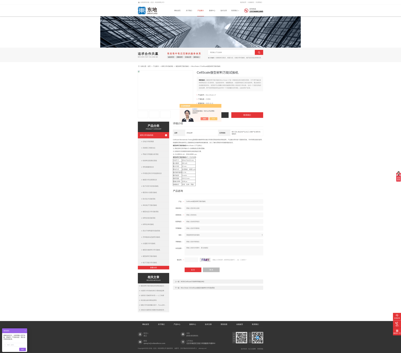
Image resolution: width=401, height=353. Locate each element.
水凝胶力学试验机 (149, 243)
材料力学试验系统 (167, 66)
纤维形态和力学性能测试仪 (152, 173)
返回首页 (243, 2)
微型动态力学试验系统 (151, 211)
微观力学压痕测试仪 (150, 180)
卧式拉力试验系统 (149, 199)
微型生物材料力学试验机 (151, 250)
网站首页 (177, 10)
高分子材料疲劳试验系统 (151, 231)
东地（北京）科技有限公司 (155, 2)
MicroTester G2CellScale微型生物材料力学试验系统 (198, 288)
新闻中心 (212, 10)
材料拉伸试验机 (148, 224)
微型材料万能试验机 (182, 66)
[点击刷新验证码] (205, 260)
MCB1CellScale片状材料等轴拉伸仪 (192, 281)
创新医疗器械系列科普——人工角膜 (152, 295)
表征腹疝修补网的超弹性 (149, 300)
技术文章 (224, 10)
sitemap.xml (202, 348)
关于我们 (189, 10)
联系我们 (259, 2)
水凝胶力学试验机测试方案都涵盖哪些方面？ (155, 290)
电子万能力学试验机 (150, 262)
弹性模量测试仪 (148, 167)
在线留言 (251, 2)
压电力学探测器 (148, 141)
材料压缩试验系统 (149, 218)
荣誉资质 (224, 324)
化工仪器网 (252, 349)
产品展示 (200, 10)
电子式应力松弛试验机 (151, 186)
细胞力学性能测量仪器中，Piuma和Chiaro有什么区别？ (155, 305)
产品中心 (177, 324)
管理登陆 (260, 349)
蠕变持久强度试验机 (150, 192)
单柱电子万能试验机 (150, 205)
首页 (149, 66)
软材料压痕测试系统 (150, 160)
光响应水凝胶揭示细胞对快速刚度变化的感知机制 (155, 310)
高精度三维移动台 (149, 148)
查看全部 (153, 267)
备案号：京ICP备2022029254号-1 (185, 348)
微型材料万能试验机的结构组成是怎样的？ (154, 286)
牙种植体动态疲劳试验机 (151, 237)
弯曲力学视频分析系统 (151, 154)
